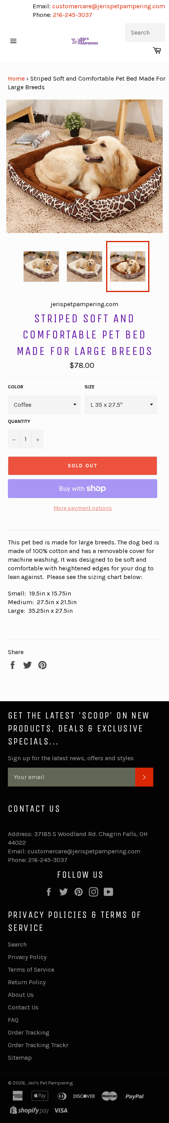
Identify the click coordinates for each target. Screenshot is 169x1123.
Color (15, 387)
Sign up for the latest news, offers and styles (71, 758)
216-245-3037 (72, 14)
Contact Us (23, 1007)
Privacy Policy (27, 957)
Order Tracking (29, 1032)
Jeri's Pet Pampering (50, 1083)
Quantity (19, 421)
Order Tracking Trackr (38, 1045)
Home (16, 78)
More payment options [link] (82, 508)
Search (17, 944)
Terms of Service (31, 969)
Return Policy (27, 982)
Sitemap (20, 1057)
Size (89, 387)
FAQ (13, 1020)
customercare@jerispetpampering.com (108, 6)
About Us (21, 994)
